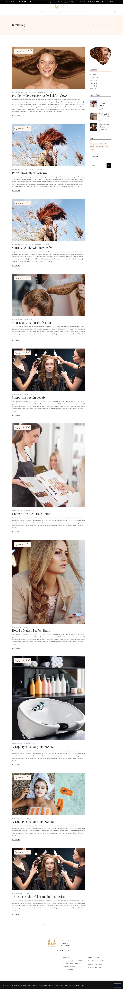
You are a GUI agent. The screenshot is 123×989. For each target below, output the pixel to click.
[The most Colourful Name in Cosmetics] (48, 869)
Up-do (107, 146)
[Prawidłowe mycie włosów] (48, 145)
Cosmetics (39, 244)
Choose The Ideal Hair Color (31, 514)
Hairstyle (33, 92)
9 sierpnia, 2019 (22, 128)
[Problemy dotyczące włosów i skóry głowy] (48, 68)
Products (41, 92)
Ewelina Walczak (20, 92)
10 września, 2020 (23, 51)
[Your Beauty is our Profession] (48, 295)
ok (117, 985)
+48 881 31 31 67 (68, 970)
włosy (92, 149)
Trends (26, 818)
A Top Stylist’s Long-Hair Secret (33, 822)
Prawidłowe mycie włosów (29, 173)
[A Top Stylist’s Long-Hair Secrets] (48, 698)
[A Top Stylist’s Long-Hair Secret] (48, 794)
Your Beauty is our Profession (31, 322)
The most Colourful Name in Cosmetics (38, 897)
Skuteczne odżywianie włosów (32, 248)
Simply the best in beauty (29, 397)
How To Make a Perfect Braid (31, 630)
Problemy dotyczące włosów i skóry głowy (40, 95)
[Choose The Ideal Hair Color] (48, 465)
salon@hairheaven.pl (69, 966)
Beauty (32, 169)
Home (90, 25)
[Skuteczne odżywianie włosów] (48, 220)
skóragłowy (99, 146)
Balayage (93, 144)
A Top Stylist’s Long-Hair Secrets (34, 747)
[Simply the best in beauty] (48, 370)
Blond (100, 144)
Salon (92, 146)
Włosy (46, 244)
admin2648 (18, 319)
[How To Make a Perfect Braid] (48, 582)
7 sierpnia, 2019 (22, 427)
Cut (105, 144)
